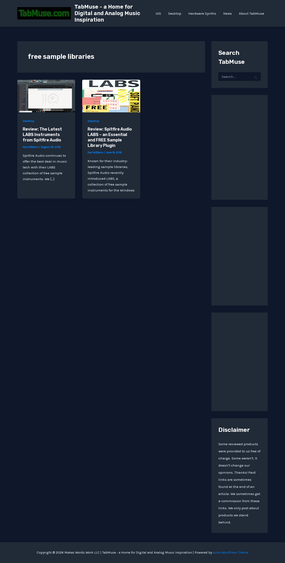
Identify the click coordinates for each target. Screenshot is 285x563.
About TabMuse (251, 13)
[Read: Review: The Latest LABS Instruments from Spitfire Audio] (46, 96)
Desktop (174, 13)
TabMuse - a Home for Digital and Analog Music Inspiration (107, 13)
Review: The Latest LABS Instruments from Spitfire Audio (42, 134)
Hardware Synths (202, 13)
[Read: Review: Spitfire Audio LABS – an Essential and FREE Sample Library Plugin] (111, 96)
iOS (158, 13)
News (227, 13)
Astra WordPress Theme (230, 552)
